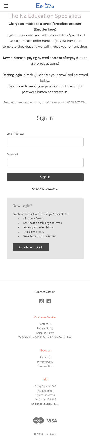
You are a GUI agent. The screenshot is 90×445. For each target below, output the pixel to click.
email (46, 102)
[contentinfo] (45, 363)
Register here (45, 30)
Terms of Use (45, 366)
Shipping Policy (45, 333)
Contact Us (45, 324)
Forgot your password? (45, 188)
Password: (13, 154)
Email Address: (15, 133)
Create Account (30, 247)
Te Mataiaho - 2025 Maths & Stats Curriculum (45, 337)
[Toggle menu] (6, 6)
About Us (45, 357)
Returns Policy (45, 328)
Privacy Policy (45, 361)
